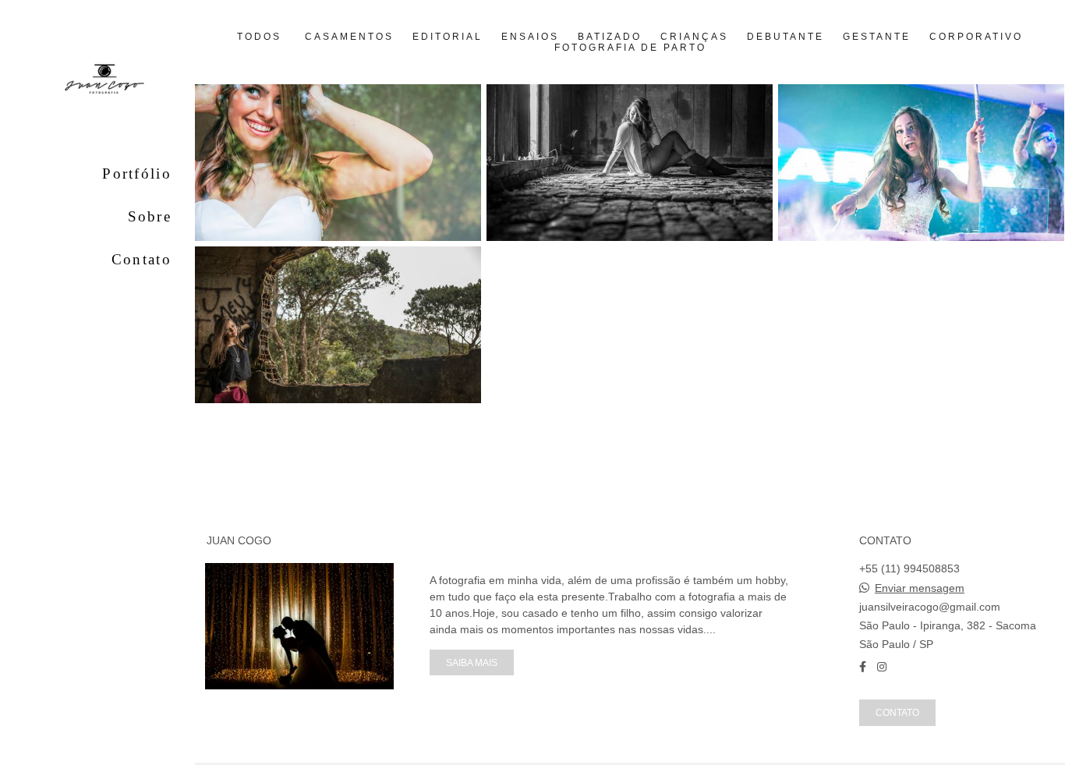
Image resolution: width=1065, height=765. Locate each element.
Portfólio (137, 173)
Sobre (150, 216)
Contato (141, 259)
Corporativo (976, 36)
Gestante (877, 36)
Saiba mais (471, 662)
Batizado (610, 36)
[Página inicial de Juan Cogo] (97, 82)
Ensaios (530, 36)
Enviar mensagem (919, 588)
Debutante (785, 36)
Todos (259, 36)
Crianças (694, 36)
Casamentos (349, 36)
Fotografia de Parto (630, 47)
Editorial (447, 36)
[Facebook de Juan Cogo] (862, 666)
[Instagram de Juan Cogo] (881, 666)
